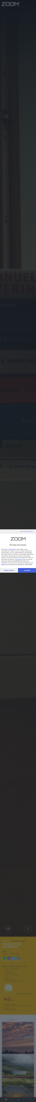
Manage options (9, 570)
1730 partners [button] (12, 549)
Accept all (27, 570)
